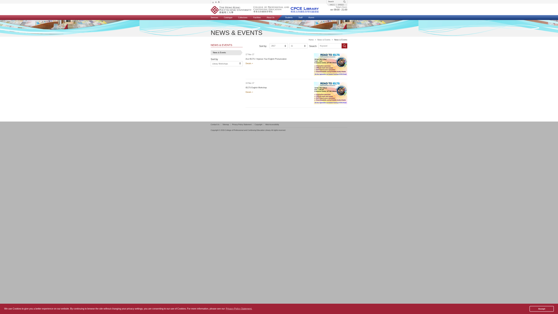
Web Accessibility (272, 125)
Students (289, 17)
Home (311, 40)
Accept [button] (541, 309)
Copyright (258, 125)
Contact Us (215, 125)
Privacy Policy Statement (242, 125)
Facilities (257, 17)
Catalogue (228, 17)
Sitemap (225, 125)
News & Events (323, 40)
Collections (242, 17)
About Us (270, 17)
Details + (249, 63)
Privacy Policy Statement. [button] (239, 308)
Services (214, 17)
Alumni (311, 17)
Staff (300, 17)
